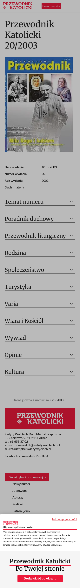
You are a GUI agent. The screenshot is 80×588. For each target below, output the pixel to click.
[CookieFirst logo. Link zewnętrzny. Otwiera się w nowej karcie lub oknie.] (10, 523)
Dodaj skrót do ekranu (40, 578)
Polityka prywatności (64, 519)
